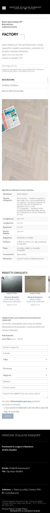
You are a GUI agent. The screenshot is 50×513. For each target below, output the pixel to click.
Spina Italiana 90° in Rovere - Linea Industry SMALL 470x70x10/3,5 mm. (23, 70)
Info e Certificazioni (12, 91)
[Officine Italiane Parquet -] (25, 7)
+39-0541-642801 (14, 471)
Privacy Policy (8, 509)
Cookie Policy (21, 509)
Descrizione (8, 80)
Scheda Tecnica (10, 85)
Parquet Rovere (16, 70)
